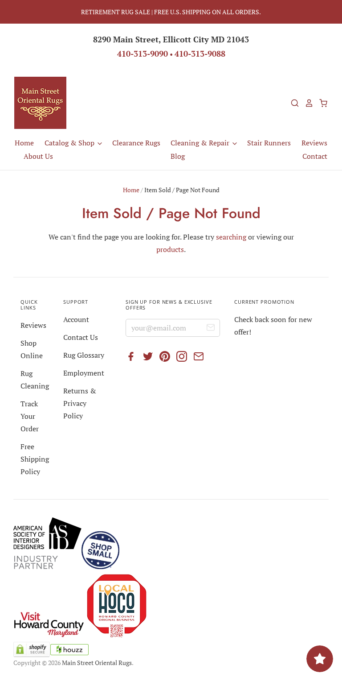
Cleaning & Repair (201, 143)
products (170, 249)
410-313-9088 (200, 53)
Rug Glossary (83, 355)
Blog (178, 156)
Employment (83, 373)
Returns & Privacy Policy (79, 403)
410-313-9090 (142, 53)
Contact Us (80, 337)
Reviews (314, 143)
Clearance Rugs (136, 143)
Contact (314, 156)
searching (231, 237)
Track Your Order (29, 416)
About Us (38, 156)
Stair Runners (269, 143)
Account (76, 319)
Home (24, 143)
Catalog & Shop (70, 143)
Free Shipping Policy (34, 459)
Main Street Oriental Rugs (97, 662)
